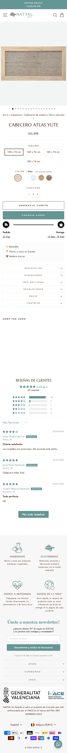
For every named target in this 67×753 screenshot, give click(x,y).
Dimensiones (33, 275)
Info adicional (33, 282)
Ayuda (33, 664)
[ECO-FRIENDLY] (49, 548)
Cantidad (33, 187)
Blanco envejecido (33, 178)
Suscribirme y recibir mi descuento (33, 647)
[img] (10, 432)
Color (33, 171)
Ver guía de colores (43, 171)
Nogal (49, 178)
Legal (33, 679)
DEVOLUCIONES (34, 289)
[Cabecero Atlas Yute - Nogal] (19, 365)
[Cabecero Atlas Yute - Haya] (4, 365)
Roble (41, 178)
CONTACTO (33, 303)
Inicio (5, 114)
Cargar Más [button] (33, 514)
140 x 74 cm (33, 152)
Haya (18, 178)
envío (33, 296)
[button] (19, 397)
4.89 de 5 (42, 387)
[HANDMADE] (17, 548)
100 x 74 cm (14, 152)
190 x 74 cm (33, 161)
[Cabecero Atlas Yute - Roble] (16, 365)
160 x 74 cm (53, 152)
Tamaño (33, 145)
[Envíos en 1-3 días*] (49, 585)
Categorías (33, 671)
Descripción (33, 268)
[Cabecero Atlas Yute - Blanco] (8, 365)
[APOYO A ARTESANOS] (17, 585)
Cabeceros (16, 114)
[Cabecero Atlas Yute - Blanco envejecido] (12, 365)
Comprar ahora (33, 215)
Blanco (25, 178)
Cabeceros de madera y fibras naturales (44, 114)
